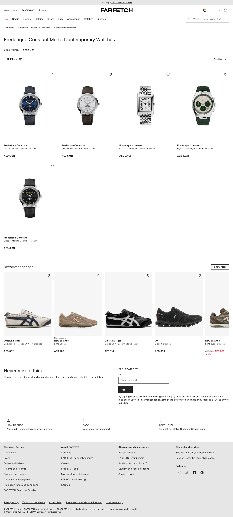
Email (120, 375)
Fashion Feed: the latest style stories (195, 458)
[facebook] (194, 472)
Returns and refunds (15, 468)
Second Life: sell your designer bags (195, 452)
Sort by (218, 59)
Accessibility (55, 502)
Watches (46, 28)
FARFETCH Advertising (73, 479)
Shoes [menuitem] (50, 19)
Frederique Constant (27, 28)
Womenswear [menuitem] (11, 10)
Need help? (166, 425)
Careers (65, 463)
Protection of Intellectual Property (84, 502)
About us (66, 452)
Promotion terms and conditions (21, 485)
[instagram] (179, 472)
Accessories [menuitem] (73, 19)
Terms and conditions (33, 502)
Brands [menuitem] (27, 19)
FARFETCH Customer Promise (20, 490)
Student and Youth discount (133, 468)
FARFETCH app (69, 468)
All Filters (11, 59)
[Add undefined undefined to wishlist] (48, 275)
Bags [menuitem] (60, 19)
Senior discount (126, 474)
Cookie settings (114, 502)
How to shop (14, 425)
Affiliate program (127, 452)
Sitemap (65, 485)
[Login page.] (211, 10)
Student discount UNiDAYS (132, 463)
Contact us (10, 452)
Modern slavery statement (75, 474)
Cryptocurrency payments (18, 479)
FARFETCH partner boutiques (77, 458)
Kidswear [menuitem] (42, 10)
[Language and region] (204, 10)
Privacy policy (11, 502)
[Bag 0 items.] (225, 10)
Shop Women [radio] (11, 50)
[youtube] (202, 472)
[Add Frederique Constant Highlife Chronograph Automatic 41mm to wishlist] (225, 74)
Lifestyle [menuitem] (101, 19)
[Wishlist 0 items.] (218, 10)
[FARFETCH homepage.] (117, 10)
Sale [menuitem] (6, 19)
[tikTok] (186, 472)
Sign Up (125, 389)
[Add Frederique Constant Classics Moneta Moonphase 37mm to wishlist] (52, 74)
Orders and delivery (14, 463)
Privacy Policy (135, 399)
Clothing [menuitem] (39, 19)
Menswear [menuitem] (28, 10)
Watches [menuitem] (88, 19)
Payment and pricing (15, 474)
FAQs (86, 425)
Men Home (9, 28)
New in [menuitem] (15, 19)
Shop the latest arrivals (121, 2)
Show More (220, 267)
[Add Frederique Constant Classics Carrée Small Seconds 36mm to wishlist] (168, 74)
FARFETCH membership (131, 458)
